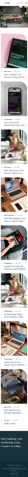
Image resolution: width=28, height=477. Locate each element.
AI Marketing (8, 119)
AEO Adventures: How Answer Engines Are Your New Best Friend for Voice (14, 171)
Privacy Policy (14, 473)
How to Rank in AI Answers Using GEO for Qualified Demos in (15, 76)
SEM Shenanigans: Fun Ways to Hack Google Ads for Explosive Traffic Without (15, 219)
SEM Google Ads (9, 215)
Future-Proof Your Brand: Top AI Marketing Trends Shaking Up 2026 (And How (15, 363)
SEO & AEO (7, 71)
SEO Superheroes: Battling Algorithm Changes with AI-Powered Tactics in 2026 (15, 411)
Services (6, 420)
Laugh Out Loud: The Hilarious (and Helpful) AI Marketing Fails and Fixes (14, 267)
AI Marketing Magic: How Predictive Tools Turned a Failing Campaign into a (13, 315)
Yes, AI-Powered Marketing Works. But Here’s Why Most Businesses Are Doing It (15, 123)
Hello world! (9, 423)
